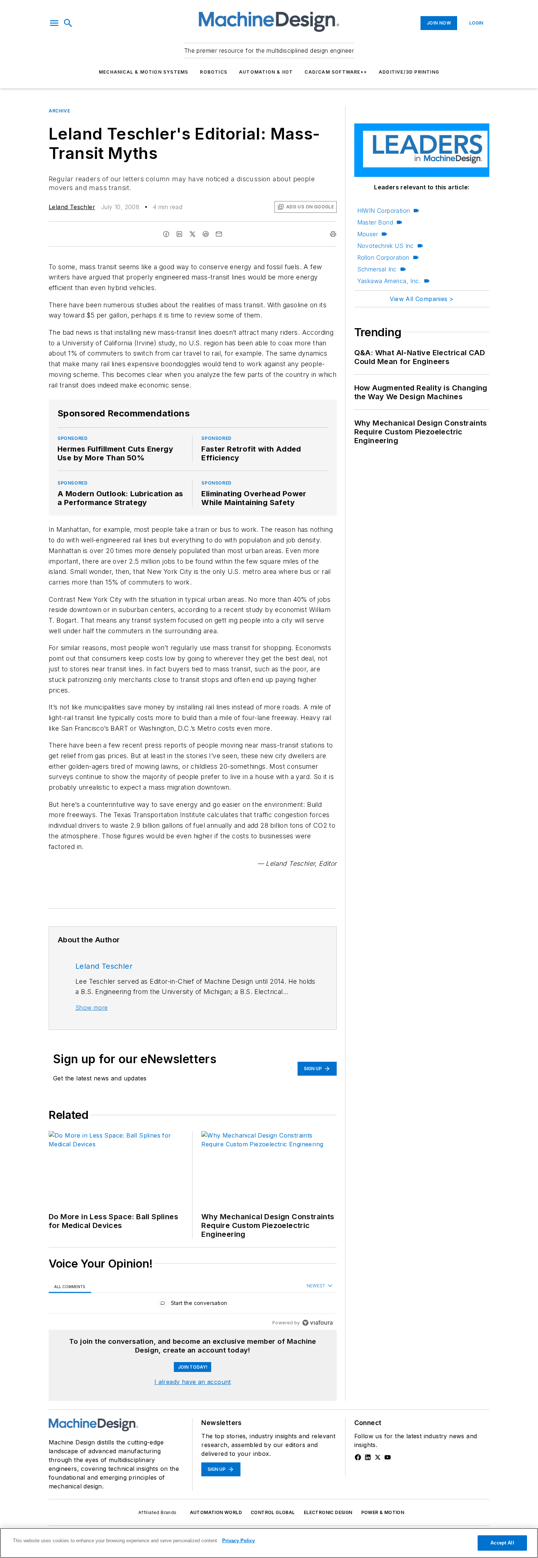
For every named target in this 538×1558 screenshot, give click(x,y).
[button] (54, 23)
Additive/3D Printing (409, 72)
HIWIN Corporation (383, 210)
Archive (59, 111)
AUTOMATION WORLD (216, 1512)
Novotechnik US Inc (385, 245)
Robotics (213, 72)
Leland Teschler (72, 207)
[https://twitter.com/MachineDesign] (377, 1457)
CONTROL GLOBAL (273, 1512)
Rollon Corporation (383, 257)
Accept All (502, 1543)
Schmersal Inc (377, 269)
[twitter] (192, 234)
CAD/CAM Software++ (336, 72)
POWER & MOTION (382, 1512)
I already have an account (192, 1381)
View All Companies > (421, 299)
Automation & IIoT (266, 72)
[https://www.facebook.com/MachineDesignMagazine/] (358, 1457)
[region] (193, 1305)
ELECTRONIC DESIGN (328, 1512)
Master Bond (375, 222)
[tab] (70, 1286)
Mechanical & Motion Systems (143, 72)
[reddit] (205, 234)
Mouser (367, 234)
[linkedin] (179, 234)
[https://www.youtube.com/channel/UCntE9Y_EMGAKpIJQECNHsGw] (387, 1457)
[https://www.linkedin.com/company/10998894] (367, 1457)
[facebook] (166, 234)
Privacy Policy (238, 1540)
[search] (68, 23)
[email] (219, 234)
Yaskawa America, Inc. (389, 281)
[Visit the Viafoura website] (317, 1323)
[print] (333, 234)
